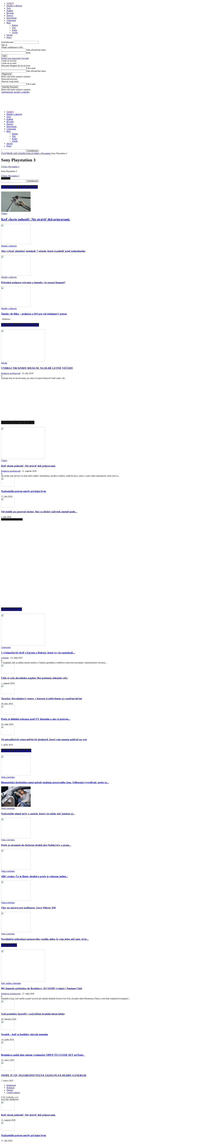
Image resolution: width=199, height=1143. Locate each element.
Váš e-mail (30, 68)
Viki (14, 28)
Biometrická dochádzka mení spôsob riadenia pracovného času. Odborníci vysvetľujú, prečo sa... (55, 782)
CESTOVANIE (11, 609)
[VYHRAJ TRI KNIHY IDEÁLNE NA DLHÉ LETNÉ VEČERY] (23, 360)
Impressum (11, 1085)
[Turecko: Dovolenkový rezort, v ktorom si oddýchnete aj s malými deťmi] (8, 693)
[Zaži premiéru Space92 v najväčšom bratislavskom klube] (8, 1008)
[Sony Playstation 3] (10, 167)
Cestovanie (11, 20)
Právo (9, 37)
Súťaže (9, 35)
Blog (8, 23)
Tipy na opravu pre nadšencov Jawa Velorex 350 (28, 907)
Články (4, 213)
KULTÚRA (9, 945)
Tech (8, 8)
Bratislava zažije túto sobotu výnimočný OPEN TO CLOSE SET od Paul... (43, 1054)
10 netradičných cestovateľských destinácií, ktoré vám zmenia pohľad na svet (44, 739)
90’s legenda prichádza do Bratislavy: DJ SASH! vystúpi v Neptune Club (41, 988)
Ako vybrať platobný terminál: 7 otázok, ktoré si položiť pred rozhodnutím (43, 251)
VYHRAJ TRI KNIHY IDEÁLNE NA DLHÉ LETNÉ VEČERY (37, 368)
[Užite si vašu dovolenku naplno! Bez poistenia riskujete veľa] (8, 673)
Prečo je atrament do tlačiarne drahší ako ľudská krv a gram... (36, 845)
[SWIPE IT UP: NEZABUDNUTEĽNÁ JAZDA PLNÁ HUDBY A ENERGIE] (8, 1070)
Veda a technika (8, 777)
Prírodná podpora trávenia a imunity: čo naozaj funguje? (33, 282)
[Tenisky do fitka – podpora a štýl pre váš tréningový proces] (16, 306)
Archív (15, 32)
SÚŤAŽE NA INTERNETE (20, 325)
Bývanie (10, 13)
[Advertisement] (50, 99)
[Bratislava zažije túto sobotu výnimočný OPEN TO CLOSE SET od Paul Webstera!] (8, 1049)
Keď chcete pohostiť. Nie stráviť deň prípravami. (35, 219)
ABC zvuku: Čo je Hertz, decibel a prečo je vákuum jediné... (34, 876)
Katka (14, 30)
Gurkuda (5, 658)
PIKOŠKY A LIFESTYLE (19, 187)
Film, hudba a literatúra (11, 983)
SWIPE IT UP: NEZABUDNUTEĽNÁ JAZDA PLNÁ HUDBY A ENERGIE (44, 1075)
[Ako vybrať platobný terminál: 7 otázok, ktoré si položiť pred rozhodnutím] (16, 243)
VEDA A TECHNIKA (16, 750)
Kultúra (9, 10)
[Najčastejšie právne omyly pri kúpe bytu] (8, 486)
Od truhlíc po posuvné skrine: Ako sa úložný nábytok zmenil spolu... (39, 511)
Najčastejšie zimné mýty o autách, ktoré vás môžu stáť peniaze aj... (38, 813)
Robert (15, 25)
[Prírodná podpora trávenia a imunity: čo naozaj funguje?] (16, 275)
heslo (28, 53)
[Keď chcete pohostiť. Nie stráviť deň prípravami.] (16, 211)
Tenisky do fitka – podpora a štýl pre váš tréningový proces (34, 313)
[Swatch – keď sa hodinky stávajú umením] (8, 1029)
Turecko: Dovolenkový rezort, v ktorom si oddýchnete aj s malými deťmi (41, 698)
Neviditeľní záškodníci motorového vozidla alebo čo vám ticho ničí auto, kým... (45, 939)
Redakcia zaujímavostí (10, 373)
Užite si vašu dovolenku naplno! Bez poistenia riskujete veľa (34, 678)
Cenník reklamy (13, 1092)
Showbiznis (11, 18)
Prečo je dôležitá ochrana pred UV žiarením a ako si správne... (35, 719)
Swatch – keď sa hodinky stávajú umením (24, 1034)
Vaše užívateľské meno (36, 50)
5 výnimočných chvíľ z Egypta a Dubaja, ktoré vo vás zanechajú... (38, 652)
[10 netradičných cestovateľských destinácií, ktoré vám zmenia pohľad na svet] (8, 734)
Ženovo (9, 15)
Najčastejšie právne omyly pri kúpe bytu (23, 491)
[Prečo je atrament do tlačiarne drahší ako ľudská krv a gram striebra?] (16, 837)
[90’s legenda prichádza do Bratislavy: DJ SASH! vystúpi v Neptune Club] (23, 981)
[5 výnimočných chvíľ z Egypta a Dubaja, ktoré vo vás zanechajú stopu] (23, 645)
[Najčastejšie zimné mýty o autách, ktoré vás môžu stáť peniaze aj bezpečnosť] (16, 806)
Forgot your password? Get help (15, 58)
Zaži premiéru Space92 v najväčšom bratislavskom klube (33, 1013)
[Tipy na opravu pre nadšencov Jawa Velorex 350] (16, 900)
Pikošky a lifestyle (14, 6)
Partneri (9, 1090)
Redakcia (10, 1088)
